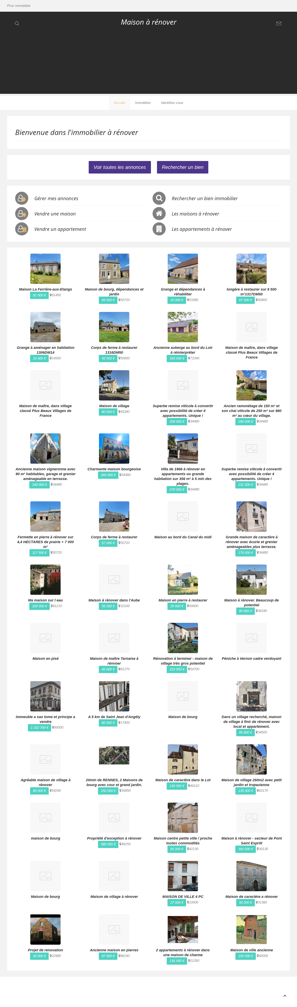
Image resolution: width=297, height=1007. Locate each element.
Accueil (119, 103)
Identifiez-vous (172, 103)
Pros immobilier (19, 6)
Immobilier (143, 103)
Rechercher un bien (182, 167)
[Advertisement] (148, 65)
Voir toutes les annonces (120, 167)
